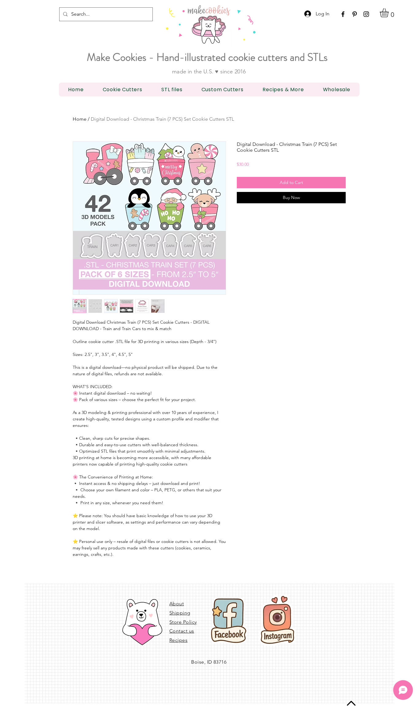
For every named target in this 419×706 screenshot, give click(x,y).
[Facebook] (343, 14)
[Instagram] (366, 14)
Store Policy (183, 622)
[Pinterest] (354, 14)
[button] (389, 12)
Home (79, 119)
